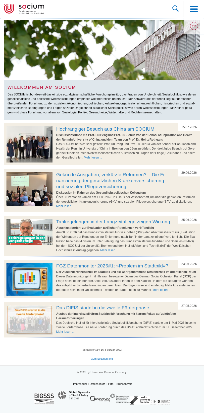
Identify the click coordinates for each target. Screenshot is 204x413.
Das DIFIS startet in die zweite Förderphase (102, 307)
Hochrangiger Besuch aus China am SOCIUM (105, 129)
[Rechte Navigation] (194, 26)
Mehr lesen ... (93, 157)
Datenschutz (97, 383)
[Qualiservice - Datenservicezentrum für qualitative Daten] (100, 400)
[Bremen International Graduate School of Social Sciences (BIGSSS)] (44, 399)
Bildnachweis (124, 383)
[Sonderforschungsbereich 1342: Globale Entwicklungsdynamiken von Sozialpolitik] (74, 398)
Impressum (80, 383)
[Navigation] (194, 9)
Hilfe (110, 383)
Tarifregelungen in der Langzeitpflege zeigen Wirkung (113, 221)
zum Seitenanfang (102, 358)
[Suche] (175, 9)
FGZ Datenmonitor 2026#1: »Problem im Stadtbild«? (112, 265)
